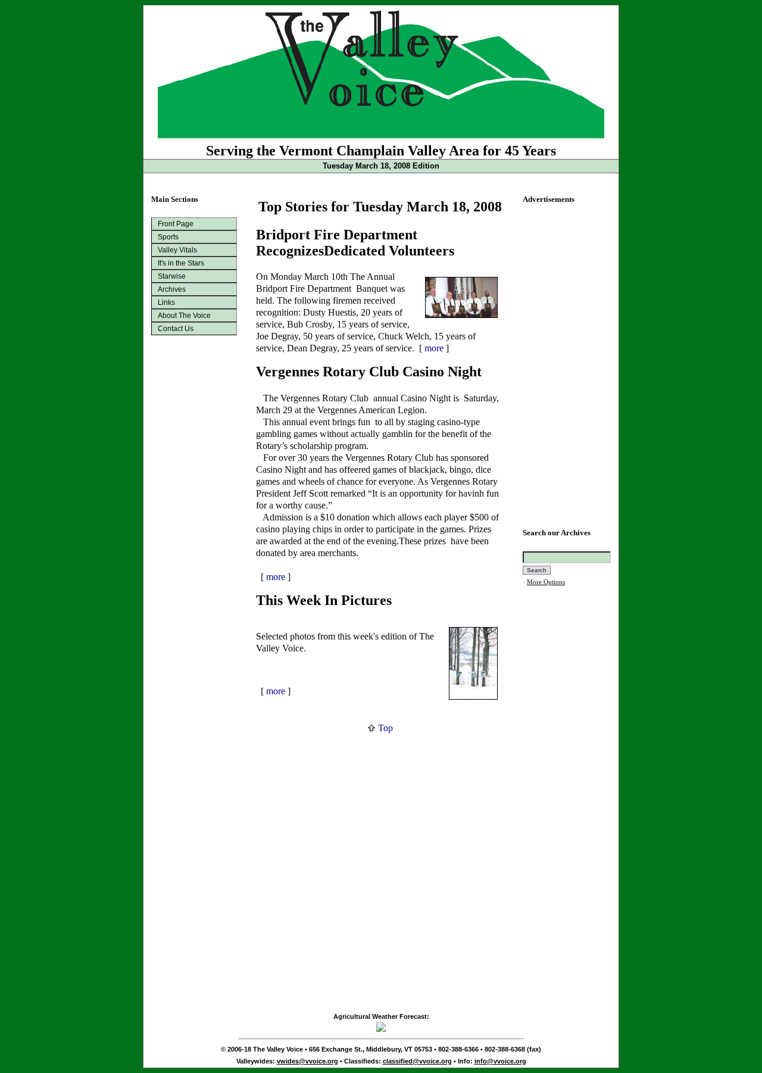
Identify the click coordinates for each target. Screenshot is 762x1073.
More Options (546, 582)
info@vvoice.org (500, 1061)
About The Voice (184, 315)
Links (166, 302)
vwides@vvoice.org (307, 1061)
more (434, 348)
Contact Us (175, 329)
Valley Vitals (177, 250)
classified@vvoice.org (417, 1061)
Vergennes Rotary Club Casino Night (369, 371)
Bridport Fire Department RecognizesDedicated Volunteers (355, 242)
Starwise (172, 276)
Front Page (175, 224)
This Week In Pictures (324, 600)
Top (384, 728)
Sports (168, 237)
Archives (172, 289)
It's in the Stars (181, 263)
